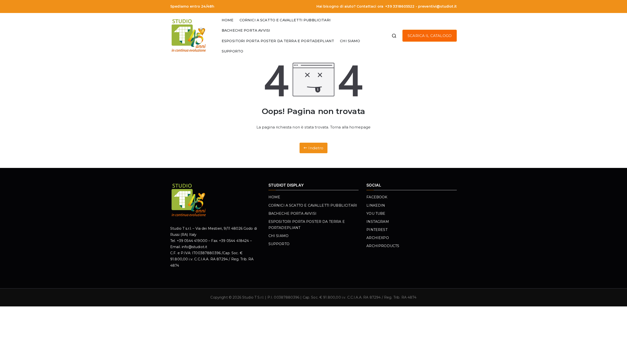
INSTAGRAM (377, 221)
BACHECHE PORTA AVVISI (246, 30)
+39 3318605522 (399, 6)
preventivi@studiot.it (437, 6)
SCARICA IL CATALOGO (430, 35)
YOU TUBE (375, 213)
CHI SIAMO (350, 41)
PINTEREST (376, 229)
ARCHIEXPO (377, 238)
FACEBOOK (376, 197)
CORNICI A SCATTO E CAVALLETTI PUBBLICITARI (285, 20)
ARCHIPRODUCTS (382, 246)
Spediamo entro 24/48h (192, 6)
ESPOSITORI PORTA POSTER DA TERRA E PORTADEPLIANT (278, 41)
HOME (228, 20)
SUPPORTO (232, 51)
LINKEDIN (375, 205)
